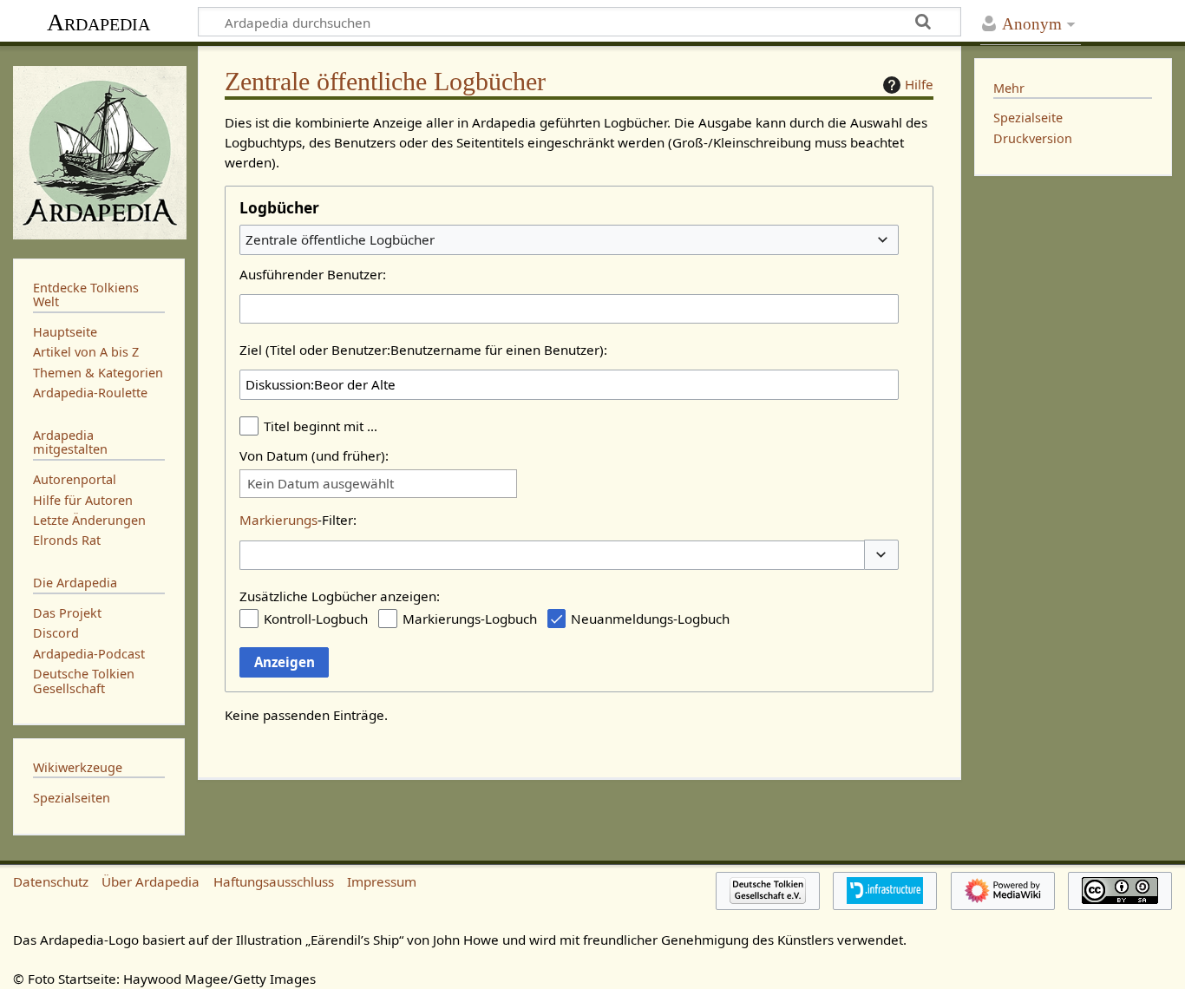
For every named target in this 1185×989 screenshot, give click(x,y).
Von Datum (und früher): (314, 455)
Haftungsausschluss (273, 881)
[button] (881, 555)
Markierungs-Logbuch (470, 618)
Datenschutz (50, 881)
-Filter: (298, 519)
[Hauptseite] (99, 151)
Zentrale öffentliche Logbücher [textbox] (340, 239)
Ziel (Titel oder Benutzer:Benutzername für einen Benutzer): (423, 349)
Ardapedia (98, 22)
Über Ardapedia (150, 881)
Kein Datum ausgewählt (320, 483)
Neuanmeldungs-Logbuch (650, 618)
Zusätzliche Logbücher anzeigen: (339, 596)
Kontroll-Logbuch (316, 618)
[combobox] (569, 239)
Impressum (381, 881)
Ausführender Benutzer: (312, 274)
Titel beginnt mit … (320, 426)
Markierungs (278, 519)
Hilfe (919, 84)
